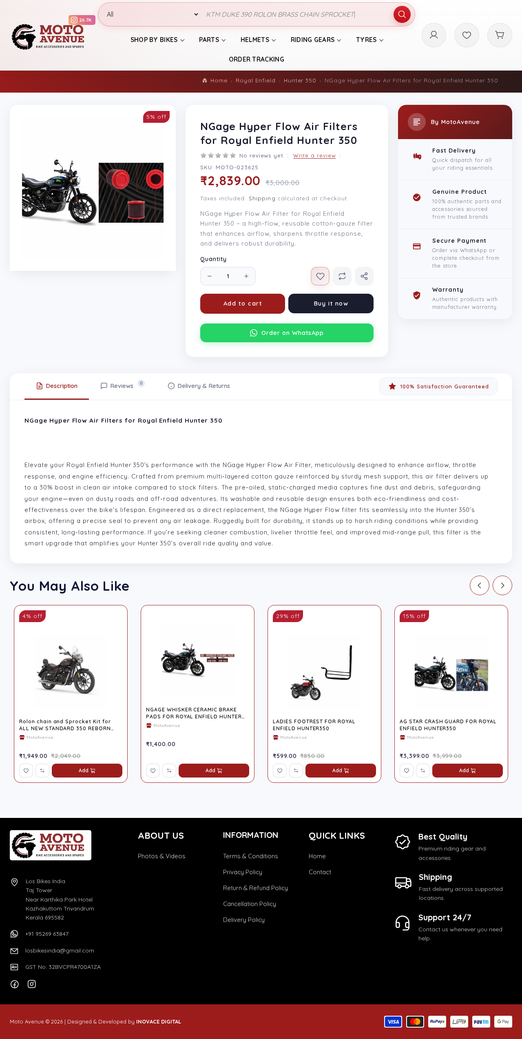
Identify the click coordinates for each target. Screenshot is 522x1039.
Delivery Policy (244, 920)
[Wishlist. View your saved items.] (466, 35)
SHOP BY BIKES (154, 40)
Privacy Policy (242, 872)
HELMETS (255, 40)
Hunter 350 (300, 80)
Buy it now (331, 303)
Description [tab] (61, 386)
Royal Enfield (255, 80)
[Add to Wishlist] (320, 276)
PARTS (209, 40)
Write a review (314, 155)
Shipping (262, 198)
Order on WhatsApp (292, 333)
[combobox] (307, 15)
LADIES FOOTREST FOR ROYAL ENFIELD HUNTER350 (314, 724)
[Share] (364, 276)
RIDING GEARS (313, 40)
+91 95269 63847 (47, 933)
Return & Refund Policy (255, 888)
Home (219, 80)
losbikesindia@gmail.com (59, 950)
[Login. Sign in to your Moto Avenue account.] (434, 35)
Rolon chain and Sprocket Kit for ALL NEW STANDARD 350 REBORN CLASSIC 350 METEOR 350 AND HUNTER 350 (65, 724)
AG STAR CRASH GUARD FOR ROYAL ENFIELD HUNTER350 (448, 724)
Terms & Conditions (250, 856)
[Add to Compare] (342, 276)
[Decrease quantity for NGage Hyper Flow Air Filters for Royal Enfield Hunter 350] (209, 276)
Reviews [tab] (126, 385)
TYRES (366, 40)
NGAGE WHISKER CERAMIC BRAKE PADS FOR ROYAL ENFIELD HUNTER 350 (194, 713)
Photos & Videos (162, 856)
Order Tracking (256, 59)
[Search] (402, 14)
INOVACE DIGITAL (158, 1021)
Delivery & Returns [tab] (203, 386)
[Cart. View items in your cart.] (499, 35)
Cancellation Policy (249, 904)
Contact (320, 872)
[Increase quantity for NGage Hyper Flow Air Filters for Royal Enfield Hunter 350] (246, 276)
